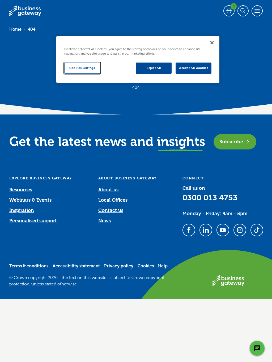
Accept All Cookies (193, 68)
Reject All (153, 68)
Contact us (110, 210)
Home (15, 29)
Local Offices (113, 200)
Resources (20, 189)
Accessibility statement (76, 266)
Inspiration (21, 210)
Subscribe (231, 141)
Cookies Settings (82, 68)
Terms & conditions (28, 266)
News (104, 220)
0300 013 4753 (209, 197)
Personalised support (33, 220)
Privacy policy (118, 266)
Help (163, 266)
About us (108, 189)
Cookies (146, 266)
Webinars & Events (30, 200)
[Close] (212, 42)
